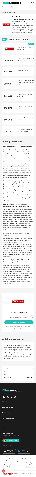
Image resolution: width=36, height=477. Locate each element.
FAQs (3, 428)
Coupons (4, 12)
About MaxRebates (7, 407)
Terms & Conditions (8, 418)
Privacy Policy (6, 413)
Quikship (14, 12)
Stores (9, 12)
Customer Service (7, 433)
